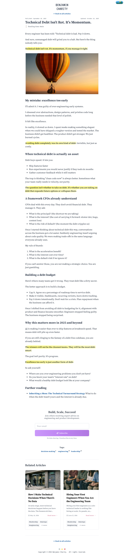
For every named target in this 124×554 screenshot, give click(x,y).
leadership (75, 451)
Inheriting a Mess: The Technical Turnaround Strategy (57, 393)
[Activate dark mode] (119, 2)
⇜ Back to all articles (62, 13)
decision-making (48, 451)
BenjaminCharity (62, 7)
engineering (63, 451)
